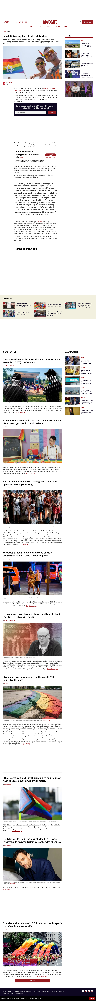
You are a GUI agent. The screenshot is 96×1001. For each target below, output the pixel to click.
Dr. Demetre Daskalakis (8, 487)
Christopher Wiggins (7, 559)
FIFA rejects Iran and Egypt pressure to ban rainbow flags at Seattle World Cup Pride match (32, 779)
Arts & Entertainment (86, 51)
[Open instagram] (26, 22)
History (58, 27)
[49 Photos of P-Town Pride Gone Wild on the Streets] (40, 305)
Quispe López (6, 929)
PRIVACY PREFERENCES (45, 991)
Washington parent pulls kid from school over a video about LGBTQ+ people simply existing (32, 422)
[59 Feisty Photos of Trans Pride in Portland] (9, 313)
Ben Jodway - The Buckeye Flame (9, 365)
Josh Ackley (6, 683)
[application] (79, 89)
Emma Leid (12, 883)
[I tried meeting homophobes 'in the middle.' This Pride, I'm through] (32, 702)
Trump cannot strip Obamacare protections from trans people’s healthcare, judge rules (86, 384)
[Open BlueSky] (20, 22)
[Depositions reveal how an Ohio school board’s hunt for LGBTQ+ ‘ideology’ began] (32, 639)
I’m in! (51, 112)
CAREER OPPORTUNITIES (18, 991)
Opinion (65, 27)
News (40, 27)
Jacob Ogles (6, 426)
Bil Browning (10, 82)
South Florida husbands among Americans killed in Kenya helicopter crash (86, 47)
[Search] (80, 22)
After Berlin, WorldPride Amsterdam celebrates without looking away (85, 305)
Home (4, 31)
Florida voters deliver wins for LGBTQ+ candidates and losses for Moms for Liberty (87, 77)
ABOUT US (10, 991)
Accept (92, 998)
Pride (8, 31)
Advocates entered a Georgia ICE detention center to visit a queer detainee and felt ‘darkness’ (87, 68)
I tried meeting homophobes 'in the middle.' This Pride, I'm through (29, 678)
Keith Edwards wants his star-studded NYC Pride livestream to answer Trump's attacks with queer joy (32, 840)
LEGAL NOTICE (61, 991)
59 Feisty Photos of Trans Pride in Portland (23, 313)
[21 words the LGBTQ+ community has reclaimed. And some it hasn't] (9, 305)
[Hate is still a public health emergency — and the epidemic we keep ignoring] (32, 507)
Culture (83, 397)
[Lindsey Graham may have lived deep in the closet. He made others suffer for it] (72, 411)
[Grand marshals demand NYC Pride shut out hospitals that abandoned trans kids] (32, 948)
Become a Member (50, 154)
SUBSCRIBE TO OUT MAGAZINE (6, 22)
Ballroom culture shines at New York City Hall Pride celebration (54, 313)
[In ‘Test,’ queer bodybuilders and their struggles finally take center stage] (72, 54)
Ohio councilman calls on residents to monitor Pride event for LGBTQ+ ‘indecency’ (31, 361)
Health (48, 27)
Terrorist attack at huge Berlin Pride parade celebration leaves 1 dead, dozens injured (27, 554)
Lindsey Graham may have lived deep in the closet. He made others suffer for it (87, 413)
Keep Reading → (21, 412)
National (83, 61)
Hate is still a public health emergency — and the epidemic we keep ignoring (30, 483)
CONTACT (4, 991)
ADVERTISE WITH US (28, 991)
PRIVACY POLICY (37, 991)
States (82, 387)
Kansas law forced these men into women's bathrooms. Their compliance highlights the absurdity (87, 374)
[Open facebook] (17, 22)
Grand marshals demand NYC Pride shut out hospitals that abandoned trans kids (32, 925)
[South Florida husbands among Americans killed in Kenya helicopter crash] (72, 44)
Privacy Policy (28, 998)
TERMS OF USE (54, 991)
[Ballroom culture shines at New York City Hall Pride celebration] (40, 313)
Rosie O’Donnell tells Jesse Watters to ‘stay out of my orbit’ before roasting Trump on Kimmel (87, 403)
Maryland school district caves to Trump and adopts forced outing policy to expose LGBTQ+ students (87, 364)
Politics (31, 27)
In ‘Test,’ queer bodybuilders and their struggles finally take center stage (87, 56)
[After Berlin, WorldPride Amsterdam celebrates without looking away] (70, 305)
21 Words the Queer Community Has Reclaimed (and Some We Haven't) (23, 305)
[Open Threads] (23, 22)
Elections (83, 71)
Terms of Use (38, 998)
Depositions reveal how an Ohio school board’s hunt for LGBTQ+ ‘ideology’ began (31, 615)
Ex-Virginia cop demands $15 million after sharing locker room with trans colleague (87, 393)
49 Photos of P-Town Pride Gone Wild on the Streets (54, 305)
